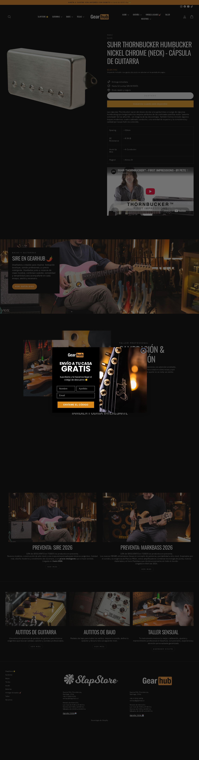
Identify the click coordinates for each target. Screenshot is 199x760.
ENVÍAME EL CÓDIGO (75, 405)
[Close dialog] (143, 350)
